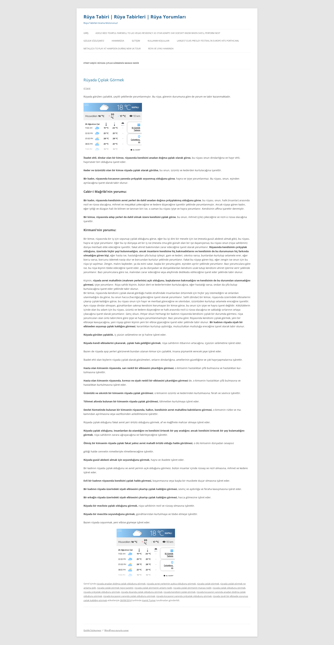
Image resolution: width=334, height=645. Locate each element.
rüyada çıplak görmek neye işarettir (115, 587)
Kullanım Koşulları (158, 40)
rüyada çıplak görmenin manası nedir (192, 587)
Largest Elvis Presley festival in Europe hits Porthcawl (208, 40)
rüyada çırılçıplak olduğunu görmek (102, 592)
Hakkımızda (118, 40)
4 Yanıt (87, 88)
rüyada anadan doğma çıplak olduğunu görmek (121, 583)
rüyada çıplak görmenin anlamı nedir (153, 587)
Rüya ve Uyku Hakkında (161, 48)
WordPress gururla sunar (116, 630)
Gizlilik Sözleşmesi (94, 40)
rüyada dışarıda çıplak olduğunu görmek (141, 592)
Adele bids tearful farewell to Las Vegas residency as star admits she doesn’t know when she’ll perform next (158, 33)
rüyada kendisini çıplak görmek (180, 592)
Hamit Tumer (149, 600)
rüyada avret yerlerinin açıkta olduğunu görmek (171, 583)
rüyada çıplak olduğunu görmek (229, 587)
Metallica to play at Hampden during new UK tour (112, 48)
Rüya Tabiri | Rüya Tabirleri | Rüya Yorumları (135, 17)
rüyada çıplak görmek (208, 583)
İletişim (136, 40)
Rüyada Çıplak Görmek (104, 79)
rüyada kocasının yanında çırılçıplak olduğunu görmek (184, 596)
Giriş (86, 33)
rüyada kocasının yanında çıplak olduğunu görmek (129, 596)
